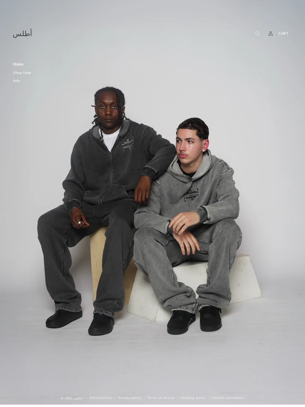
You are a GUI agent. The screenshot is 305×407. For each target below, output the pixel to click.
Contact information (227, 398)
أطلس (78, 398)
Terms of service (161, 398)
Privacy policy (129, 398)
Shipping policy (193, 398)
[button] (257, 33)
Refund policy (101, 398)
